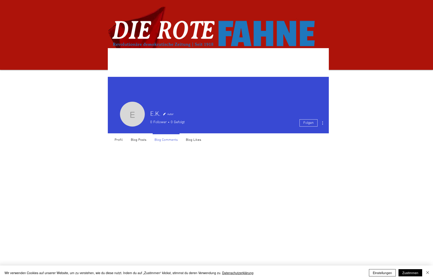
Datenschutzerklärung (237, 273)
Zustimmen (410, 273)
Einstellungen (382, 273)
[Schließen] (427, 272)
